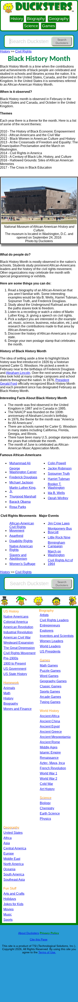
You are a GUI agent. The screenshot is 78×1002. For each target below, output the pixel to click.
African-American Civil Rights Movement (21, 527)
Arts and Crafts (13, 893)
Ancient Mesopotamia (55, 737)
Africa (7, 838)
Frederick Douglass (23, 477)
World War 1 (48, 773)
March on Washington (56, 553)
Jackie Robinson (60, 468)
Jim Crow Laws (59, 523)
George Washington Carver (23, 470)
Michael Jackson (21, 482)
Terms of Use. (47, 952)
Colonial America (15, 621)
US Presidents (50, 651)
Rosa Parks (17, 507)
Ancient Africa (49, 716)
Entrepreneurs (50, 625)
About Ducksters (28, 933)
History (17, 18)
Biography (36, 18)
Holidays (9, 899)
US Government (14, 668)
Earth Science (50, 813)
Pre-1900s (10, 658)
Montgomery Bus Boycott (60, 530)
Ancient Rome (50, 742)
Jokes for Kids (13, 904)
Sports (8, 919)
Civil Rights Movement (19, 653)
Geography (59, 18)
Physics (45, 818)
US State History (15, 674)
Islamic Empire (50, 752)
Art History (47, 789)
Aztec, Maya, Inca (52, 763)
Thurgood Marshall (22, 496)
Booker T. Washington (56, 485)
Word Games (49, 676)
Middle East (11, 858)
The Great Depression (19, 648)
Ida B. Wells (56, 493)
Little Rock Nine (59, 537)
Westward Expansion (18, 642)
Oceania (9, 869)
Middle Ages (48, 747)
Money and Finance (17, 709)
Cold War (46, 783)
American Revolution (18, 627)
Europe (8, 853)
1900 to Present (14, 663)
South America (13, 874)
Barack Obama (20, 501)
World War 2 (48, 778)
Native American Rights (21, 548)
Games (48, 26)
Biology (45, 803)
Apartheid (16, 535)
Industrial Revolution (18, 632)
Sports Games (50, 691)
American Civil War (17, 637)
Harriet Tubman (59, 479)
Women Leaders (51, 641)
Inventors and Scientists (57, 636)
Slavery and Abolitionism (18, 556)
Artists (44, 615)
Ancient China (50, 721)
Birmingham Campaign (56, 544)
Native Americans (15, 616)
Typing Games (50, 702)
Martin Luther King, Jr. (22, 489)
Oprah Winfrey (58, 498)
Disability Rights (21, 541)
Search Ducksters (62, 41)
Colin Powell (57, 463)
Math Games (49, 665)
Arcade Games (50, 696)
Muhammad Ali (20, 463)
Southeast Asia (14, 879)
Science (31, 26)
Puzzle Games (50, 670)
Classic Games (50, 686)
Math (6, 693)
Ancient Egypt (50, 726)
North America (13, 864)
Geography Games (53, 681)
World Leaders (50, 646)
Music (7, 914)
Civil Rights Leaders (54, 620)
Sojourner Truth (59, 473)
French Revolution (53, 768)
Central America (14, 848)
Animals (9, 688)
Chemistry (47, 808)
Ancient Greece (51, 731)
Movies (8, 909)
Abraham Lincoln (18, 372)
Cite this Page (38, 939)
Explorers (46, 630)
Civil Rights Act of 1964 (60, 562)
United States (13, 832)
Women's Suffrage (22, 564)
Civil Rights (23, 51)
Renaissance (49, 757)
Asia (6, 843)
